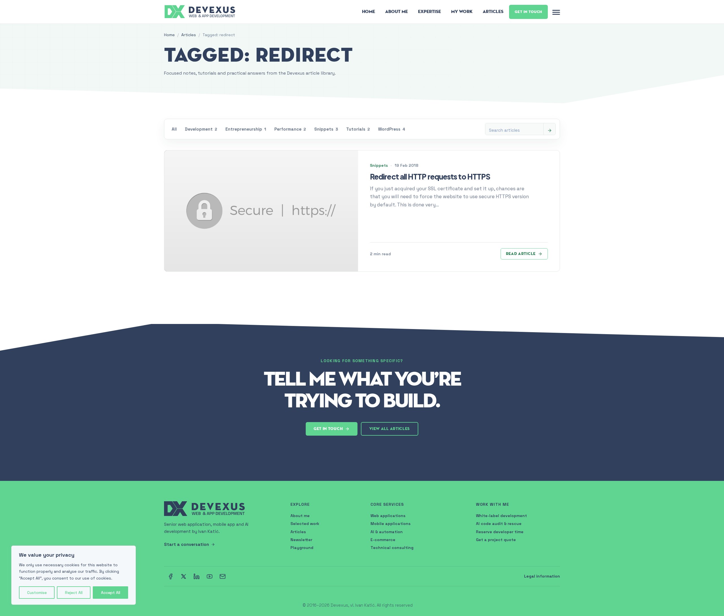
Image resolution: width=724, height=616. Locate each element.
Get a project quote (496, 539)
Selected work (304, 523)
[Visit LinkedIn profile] (196, 576)
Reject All (74, 592)
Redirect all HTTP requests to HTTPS (430, 176)
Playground (301, 547)
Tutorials (358, 129)
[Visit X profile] (183, 576)
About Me (396, 11)
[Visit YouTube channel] (209, 576)
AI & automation (386, 531)
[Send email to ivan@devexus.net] (222, 576)
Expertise (429, 11)
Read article (521, 253)
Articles (493, 11)
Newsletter (301, 539)
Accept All (110, 592)
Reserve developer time (499, 531)
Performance (290, 129)
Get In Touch (528, 12)
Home (368, 11)
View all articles (389, 428)
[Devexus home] (200, 11)
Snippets (326, 129)
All (174, 129)
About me (300, 515)
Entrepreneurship (245, 129)
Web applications (388, 515)
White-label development (501, 515)
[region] (73, 575)
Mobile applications (390, 523)
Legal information (542, 576)
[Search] (549, 130)
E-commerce (382, 539)
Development (201, 129)
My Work (462, 11)
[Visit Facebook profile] (170, 576)
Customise (37, 592)
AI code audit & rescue (499, 523)
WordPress (391, 129)
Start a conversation (186, 544)
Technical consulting (391, 547)
